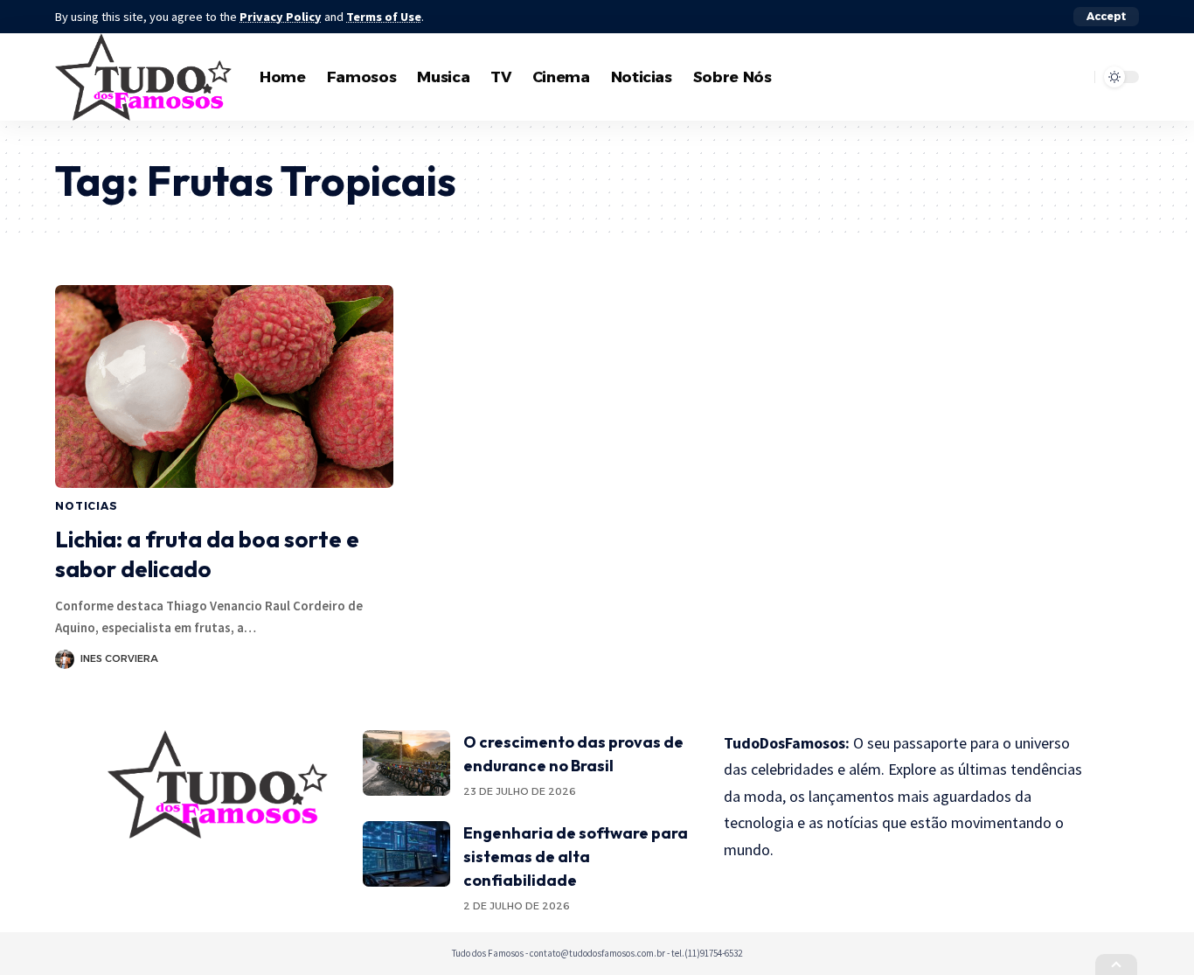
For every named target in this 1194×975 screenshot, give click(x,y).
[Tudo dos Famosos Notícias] (143, 77)
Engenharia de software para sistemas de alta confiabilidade (575, 856)
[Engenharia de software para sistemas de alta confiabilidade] (406, 854)
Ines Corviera (119, 658)
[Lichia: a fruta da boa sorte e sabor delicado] (224, 386)
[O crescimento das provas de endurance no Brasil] (406, 763)
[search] (1077, 77)
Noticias (86, 505)
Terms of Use (383, 16)
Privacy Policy (280, 16)
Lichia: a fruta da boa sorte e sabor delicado (207, 554)
